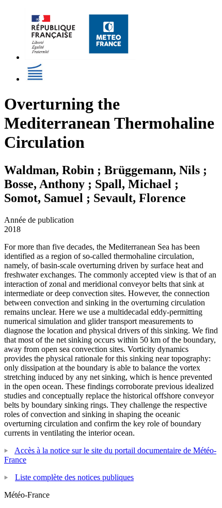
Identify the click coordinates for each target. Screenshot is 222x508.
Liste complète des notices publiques (74, 477)
